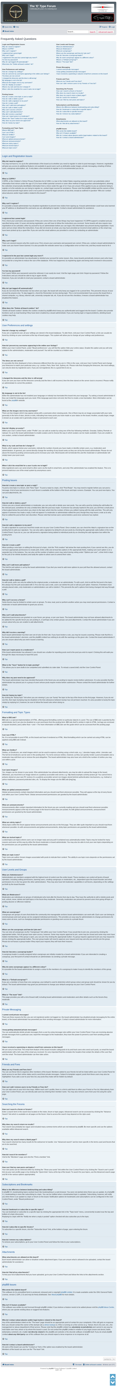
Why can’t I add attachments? (12, 112)
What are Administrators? (65, 47)
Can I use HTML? (8, 132)
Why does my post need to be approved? (16, 120)
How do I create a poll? (10, 103)
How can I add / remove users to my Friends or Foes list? (76, 83)
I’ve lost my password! (10, 60)
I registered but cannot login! (12, 53)
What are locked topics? (10, 145)
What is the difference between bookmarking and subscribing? (77, 107)
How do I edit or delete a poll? (12, 107)
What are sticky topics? (10, 143)
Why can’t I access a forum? (12, 110)
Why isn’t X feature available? (66, 133)
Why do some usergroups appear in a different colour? (75, 57)
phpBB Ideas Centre (106, 1307)
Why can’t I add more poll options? (14, 105)
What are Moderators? (64, 49)
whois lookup (50, 1325)
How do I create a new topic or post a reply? (17, 96)
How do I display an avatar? (11, 85)
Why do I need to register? (11, 47)
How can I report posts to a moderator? (15, 116)
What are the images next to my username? (17, 82)
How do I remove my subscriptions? (68, 114)
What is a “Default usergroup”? (66, 60)
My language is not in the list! (12, 80)
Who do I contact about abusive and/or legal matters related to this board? (81, 135)
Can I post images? (9, 137)
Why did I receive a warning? (12, 114)
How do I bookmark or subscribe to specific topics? (74, 109)
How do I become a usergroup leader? (69, 55)
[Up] (113, 1377)
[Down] (113, 1383)
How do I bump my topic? (11, 123)
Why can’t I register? (9, 51)
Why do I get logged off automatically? (15, 62)
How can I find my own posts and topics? (70, 100)
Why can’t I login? (8, 55)
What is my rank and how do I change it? (16, 87)
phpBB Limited (66, 1292)
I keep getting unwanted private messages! (71, 71)
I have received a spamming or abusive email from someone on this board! (82, 74)
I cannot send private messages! (67, 69)
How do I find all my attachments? (67, 123)
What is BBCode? (8, 130)
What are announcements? (11, 141)
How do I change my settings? (12, 71)
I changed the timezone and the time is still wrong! (19, 78)
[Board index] (15, 8)
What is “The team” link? (64, 62)
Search (92, 32)
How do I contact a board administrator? (70, 137)
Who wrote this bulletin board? (66, 131)
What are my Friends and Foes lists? (69, 81)
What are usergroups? (64, 51)
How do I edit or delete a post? (12, 99)
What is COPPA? (8, 49)
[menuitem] (16, 27)
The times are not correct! (11, 76)
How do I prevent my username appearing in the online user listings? (25, 74)
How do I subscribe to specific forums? (69, 111)
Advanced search (105, 32)
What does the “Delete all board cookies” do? (17, 64)
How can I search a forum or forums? (69, 91)
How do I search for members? (67, 97)
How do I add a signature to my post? (15, 101)
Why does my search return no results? (70, 93)
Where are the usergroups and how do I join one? (73, 53)
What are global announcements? (13, 139)
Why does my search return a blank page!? (71, 95)
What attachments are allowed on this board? (71, 121)
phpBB (14, 400)
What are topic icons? (9, 148)
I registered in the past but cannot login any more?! (19, 57)
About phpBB (57, 1295)
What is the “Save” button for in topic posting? (18, 118)
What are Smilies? (8, 134)
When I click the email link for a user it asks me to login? (21, 89)
